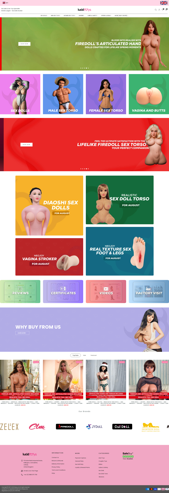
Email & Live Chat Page (31, 471)
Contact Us (55, 457)
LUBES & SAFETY (92, 15)
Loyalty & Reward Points (82, 467)
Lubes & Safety (103, 467)
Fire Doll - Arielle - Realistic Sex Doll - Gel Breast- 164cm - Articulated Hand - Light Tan (20, 402)
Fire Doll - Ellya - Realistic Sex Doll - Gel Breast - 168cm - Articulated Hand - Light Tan (106, 402)
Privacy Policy (56, 467)
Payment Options (80, 458)
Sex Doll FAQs (79, 464)
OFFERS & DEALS (106, 15)
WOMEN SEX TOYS (69, 15)
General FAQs (79, 461)
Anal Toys (102, 458)
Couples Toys (103, 461)
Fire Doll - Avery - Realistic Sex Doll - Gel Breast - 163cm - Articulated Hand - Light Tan (63, 402)
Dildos (100, 464)
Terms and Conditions (58, 470)
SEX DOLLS (44, 15)
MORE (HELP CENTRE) (121, 15)
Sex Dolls (101, 470)
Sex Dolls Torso (103, 474)
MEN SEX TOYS (55, 15)
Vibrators (101, 477)
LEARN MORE (22, 333)
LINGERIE (81, 15)
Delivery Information (58, 464)
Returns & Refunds (57, 461)
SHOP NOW (100, 55)
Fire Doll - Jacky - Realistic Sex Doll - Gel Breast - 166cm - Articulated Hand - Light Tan (148, 402)
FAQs (53, 473)
